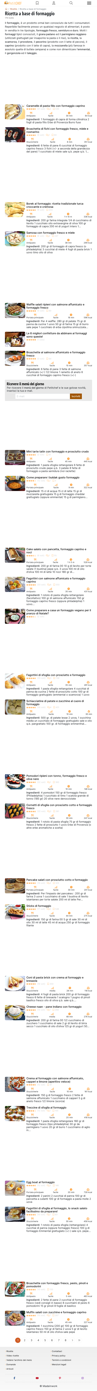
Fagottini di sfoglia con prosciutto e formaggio (55, 675)
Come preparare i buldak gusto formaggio (52, 477)
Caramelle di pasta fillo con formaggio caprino (55, 105)
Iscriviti (76, 396)
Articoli (9, 1369)
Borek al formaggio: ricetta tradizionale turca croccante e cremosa (54, 205)
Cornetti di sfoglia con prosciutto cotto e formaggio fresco (59, 806)
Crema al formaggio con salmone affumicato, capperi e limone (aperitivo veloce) (55, 1080)
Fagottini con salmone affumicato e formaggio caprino (55, 580)
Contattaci (57, 1351)
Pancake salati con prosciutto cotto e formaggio (57, 879)
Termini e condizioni (61, 1360)
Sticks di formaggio (38, 905)
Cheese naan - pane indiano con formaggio (54, 1006)
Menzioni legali (59, 1364)
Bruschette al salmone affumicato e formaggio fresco (55, 354)
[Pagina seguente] (72, 1340)
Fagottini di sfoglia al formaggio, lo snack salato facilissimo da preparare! (56, 1210)
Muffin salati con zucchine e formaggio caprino (56, 1312)
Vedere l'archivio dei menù (19, 1360)
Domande (11, 1364)
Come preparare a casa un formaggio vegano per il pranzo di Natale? (58, 612)
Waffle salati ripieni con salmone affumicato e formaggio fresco (55, 306)
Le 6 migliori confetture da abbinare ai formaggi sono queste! (56, 335)
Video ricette (12, 1355)
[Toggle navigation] (89, 3)
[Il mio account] (54, 3)
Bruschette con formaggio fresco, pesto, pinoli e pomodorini (57, 1285)
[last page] (79, 1340)
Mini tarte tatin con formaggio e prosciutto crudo (57, 451)
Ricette (9, 1351)
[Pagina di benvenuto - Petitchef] (6, 9)
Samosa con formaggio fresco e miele (50, 232)
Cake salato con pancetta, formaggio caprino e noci (56, 551)
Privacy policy (58, 1355)
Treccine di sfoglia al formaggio (46, 1107)
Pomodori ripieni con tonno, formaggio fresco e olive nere (56, 777)
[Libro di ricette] (37, 3)
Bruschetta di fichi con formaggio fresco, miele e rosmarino (57, 130)
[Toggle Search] (71, 3)
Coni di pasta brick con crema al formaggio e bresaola (54, 979)
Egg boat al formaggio (40, 1182)
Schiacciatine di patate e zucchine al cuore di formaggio (55, 702)
